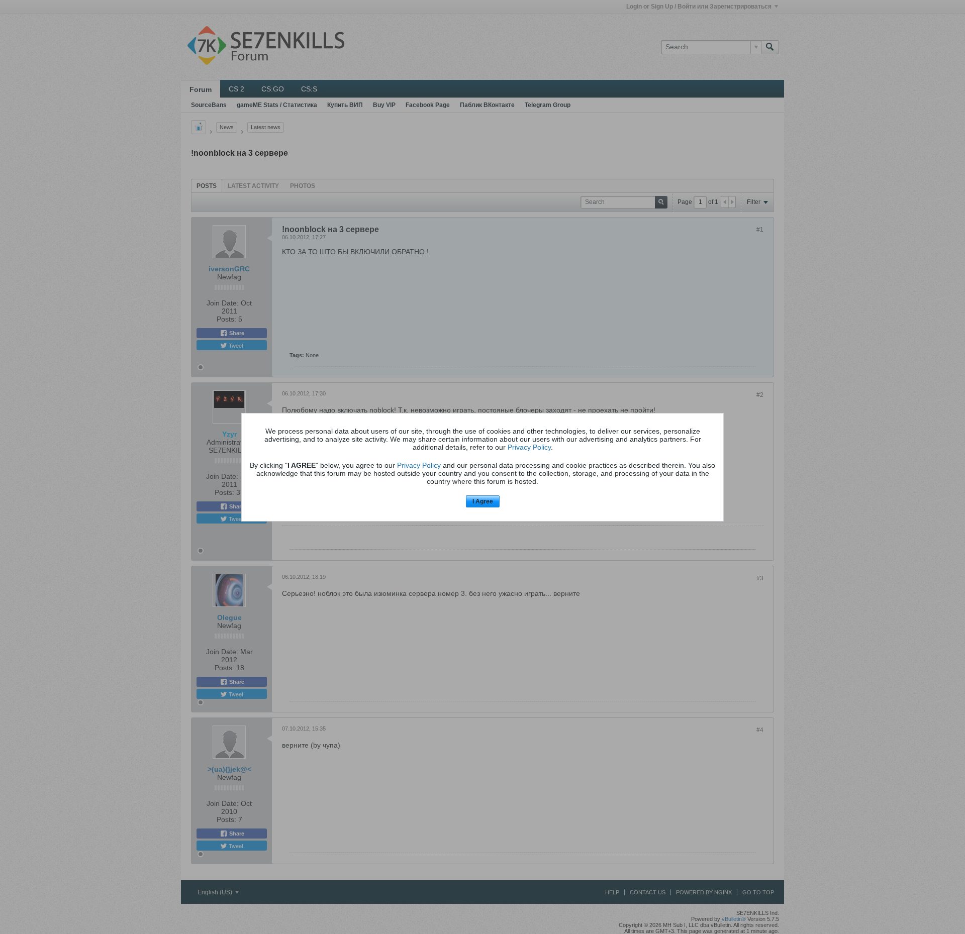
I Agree (482, 501)
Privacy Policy (529, 447)
